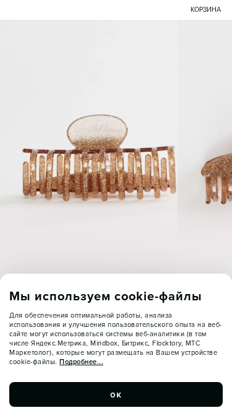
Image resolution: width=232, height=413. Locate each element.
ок (116, 394)
